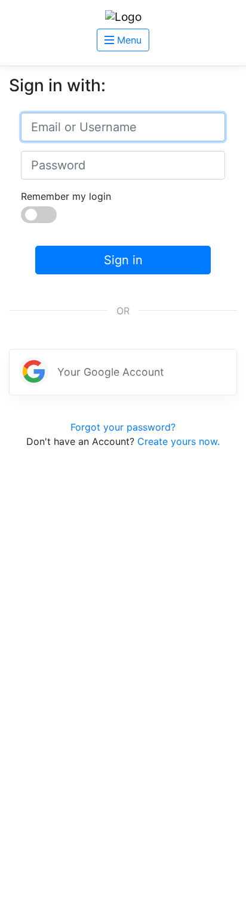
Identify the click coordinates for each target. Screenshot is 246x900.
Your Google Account (110, 372)
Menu (128, 40)
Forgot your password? (123, 427)
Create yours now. (178, 441)
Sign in (123, 260)
